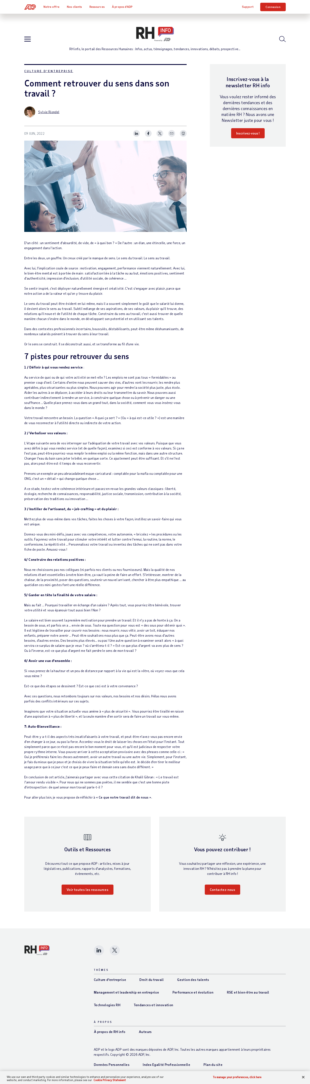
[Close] (303, 1077)
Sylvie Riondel (48, 112)
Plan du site (213, 1064)
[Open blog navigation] (27, 39)
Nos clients (74, 6)
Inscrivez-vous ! (248, 133)
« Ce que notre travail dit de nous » (123, 797)
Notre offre (51, 6)
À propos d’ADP (122, 6)
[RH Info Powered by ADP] (155, 34)
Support (248, 6)
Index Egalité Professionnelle (166, 1064)
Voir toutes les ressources (87, 890)
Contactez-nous (222, 890)
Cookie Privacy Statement (110, 1080)
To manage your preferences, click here (237, 1077)
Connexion (273, 7)
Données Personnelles (111, 1064)
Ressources (97, 6)
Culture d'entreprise (48, 71)
